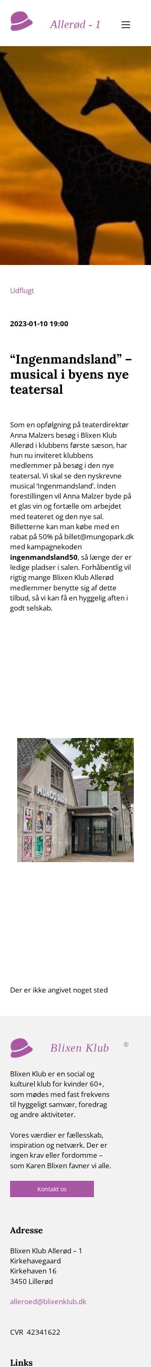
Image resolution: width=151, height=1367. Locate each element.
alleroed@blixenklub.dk (48, 1301)
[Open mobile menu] (126, 24)
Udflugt (22, 290)
